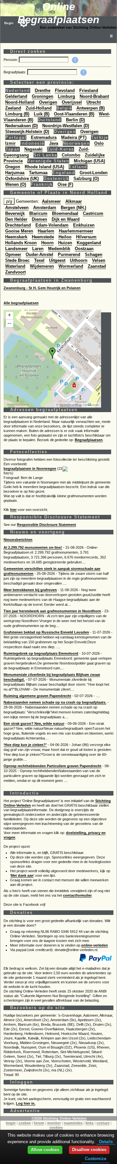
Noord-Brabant (94, 96)
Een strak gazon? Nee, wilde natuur (34, 723)
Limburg (66, 96)
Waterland (15, 266)
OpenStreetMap (70, 405)
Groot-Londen (94, 172)
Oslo (99, 143)
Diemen (39, 219)
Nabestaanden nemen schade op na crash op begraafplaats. (55, 702)
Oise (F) (65, 184)
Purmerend (69, 254)
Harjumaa (14, 172)
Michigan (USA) (89, 160)
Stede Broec (17, 260)
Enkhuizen (84, 225)
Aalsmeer (51, 201)
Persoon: (11, 60)
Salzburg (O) (86, 178)
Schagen (93, 254)
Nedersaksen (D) (21, 125)
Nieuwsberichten (18, 540)
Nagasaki (33, 149)
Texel (39, 260)
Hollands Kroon (21, 242)
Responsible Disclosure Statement (46, 525)
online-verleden (94, 945)
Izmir (10, 143)
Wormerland (70, 266)
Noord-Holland (19, 102)
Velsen (98, 260)
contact (103, 1123)
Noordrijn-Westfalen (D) (65, 125)
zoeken (25, 1123)
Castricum (93, 213)
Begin (8, 23)
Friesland (88, 90)
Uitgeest (57, 260)
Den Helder (16, 219)
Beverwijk (15, 213)
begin (11, 1123)
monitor (54, 1123)
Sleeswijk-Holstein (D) (27, 131)
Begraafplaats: (15, 72)
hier (13, 510)
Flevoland (65, 90)
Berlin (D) (75, 119)
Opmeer (13, 254)
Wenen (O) (15, 184)
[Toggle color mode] (23, 22)
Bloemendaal (65, 213)
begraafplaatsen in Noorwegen (30, 468)
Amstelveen (17, 207)
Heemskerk (16, 236)
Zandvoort (15, 272)
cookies (56, 1127)
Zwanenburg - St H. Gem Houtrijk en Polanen (42, 288)
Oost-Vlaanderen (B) (74, 114)
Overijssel (72, 102)
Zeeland (13, 108)
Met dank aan (22, 875)
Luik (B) (41, 114)
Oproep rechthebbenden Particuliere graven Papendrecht (52, 766)
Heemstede (43, 236)
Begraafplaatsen (89, 440)
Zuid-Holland (39, 108)
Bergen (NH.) (73, 207)
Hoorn (47, 242)
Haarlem (46, 231)
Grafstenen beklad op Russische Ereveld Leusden (46, 632)
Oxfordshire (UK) (22, 178)
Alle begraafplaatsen (21, 303)
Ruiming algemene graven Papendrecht (37, 696)
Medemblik (59, 248)
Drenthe (42, 90)
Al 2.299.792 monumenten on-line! (33, 547)
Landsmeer (16, 248)
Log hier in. (25, 1103)
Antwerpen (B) (90, 108)
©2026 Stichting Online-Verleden (59, 1118)
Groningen (42, 96)
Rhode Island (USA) (44, 166)
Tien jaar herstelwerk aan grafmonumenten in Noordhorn (52, 611)
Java (53, 143)
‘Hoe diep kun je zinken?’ (25, 745)
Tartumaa (38, 172)
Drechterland (18, 225)
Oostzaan (84, 248)
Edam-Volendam (52, 225)
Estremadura (44, 137)
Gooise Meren (19, 231)
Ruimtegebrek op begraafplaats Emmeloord (41, 653)
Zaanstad (97, 266)
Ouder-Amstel (39, 254)
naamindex (73, 1123)
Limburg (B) (17, 114)
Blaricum (38, 213)
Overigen (48, 102)
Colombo (71, 155)
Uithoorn (78, 260)
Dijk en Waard (66, 219)
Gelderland (16, 96)
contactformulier (77, 895)
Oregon (12, 166)
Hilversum (86, 236)
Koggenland (89, 242)
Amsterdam (44, 207)
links (89, 1123)
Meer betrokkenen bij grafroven (30, 590)
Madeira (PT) (73, 137)
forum (39, 1123)
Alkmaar (73, 201)
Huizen (65, 242)
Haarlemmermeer (76, 231)
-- (9, 323)
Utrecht (93, 102)
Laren (38, 248)
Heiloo (65, 236)
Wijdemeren (42, 266)
